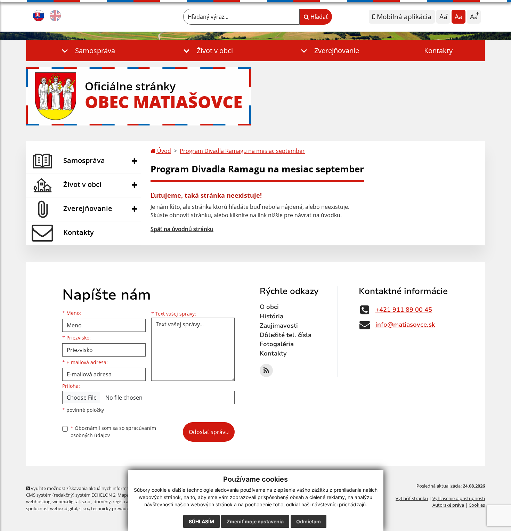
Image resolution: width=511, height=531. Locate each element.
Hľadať (318, 17)
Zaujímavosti (279, 325)
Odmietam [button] (308, 521)
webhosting (38, 501)
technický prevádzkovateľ (117, 508)
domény (102, 501)
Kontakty (438, 50)
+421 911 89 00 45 (403, 309)
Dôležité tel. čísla (285, 335)
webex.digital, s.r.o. (71, 501)
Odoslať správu (209, 432)
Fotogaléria (277, 344)
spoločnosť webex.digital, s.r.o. (57, 508)
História (271, 316)
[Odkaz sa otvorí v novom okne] (266, 370)
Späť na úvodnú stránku (182, 229)
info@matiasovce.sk (405, 324)
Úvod (163, 151)
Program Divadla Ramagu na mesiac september (242, 151)
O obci (269, 307)
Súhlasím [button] (201, 521)
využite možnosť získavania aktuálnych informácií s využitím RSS (97, 488)
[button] (87, 50)
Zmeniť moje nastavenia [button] (255, 521)
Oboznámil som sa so (113, 432)
